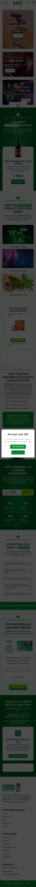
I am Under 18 (18, 452)
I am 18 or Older (18, 446)
